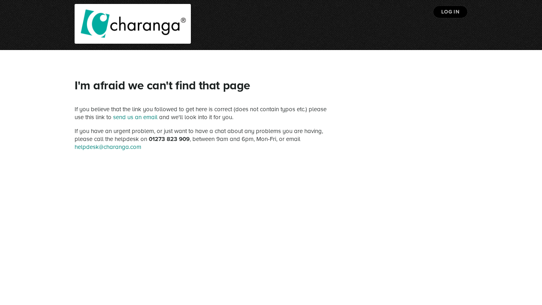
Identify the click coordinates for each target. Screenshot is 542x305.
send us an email (135, 117)
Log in (450, 12)
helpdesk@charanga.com (108, 147)
